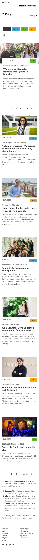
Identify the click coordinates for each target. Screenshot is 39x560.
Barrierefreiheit (24, 538)
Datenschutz (24, 531)
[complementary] (8, 2)
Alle (7, 29)
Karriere (4, 536)
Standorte (5, 533)
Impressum (23, 536)
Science (16, 29)
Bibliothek (5, 529)
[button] (2, 544)
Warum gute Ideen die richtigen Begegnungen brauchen (15, 71)
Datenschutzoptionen (26, 533)
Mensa (4, 540)
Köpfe (3, 531)
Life (24, 29)
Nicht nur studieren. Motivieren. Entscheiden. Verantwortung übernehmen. (19, 148)
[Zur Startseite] (28, 7)
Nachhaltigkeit (24, 529)
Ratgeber (4, 538)
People (32, 29)
